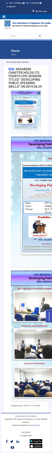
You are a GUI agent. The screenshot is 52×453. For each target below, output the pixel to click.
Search (39, 35)
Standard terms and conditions (26, 416)
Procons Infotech (34, 425)
